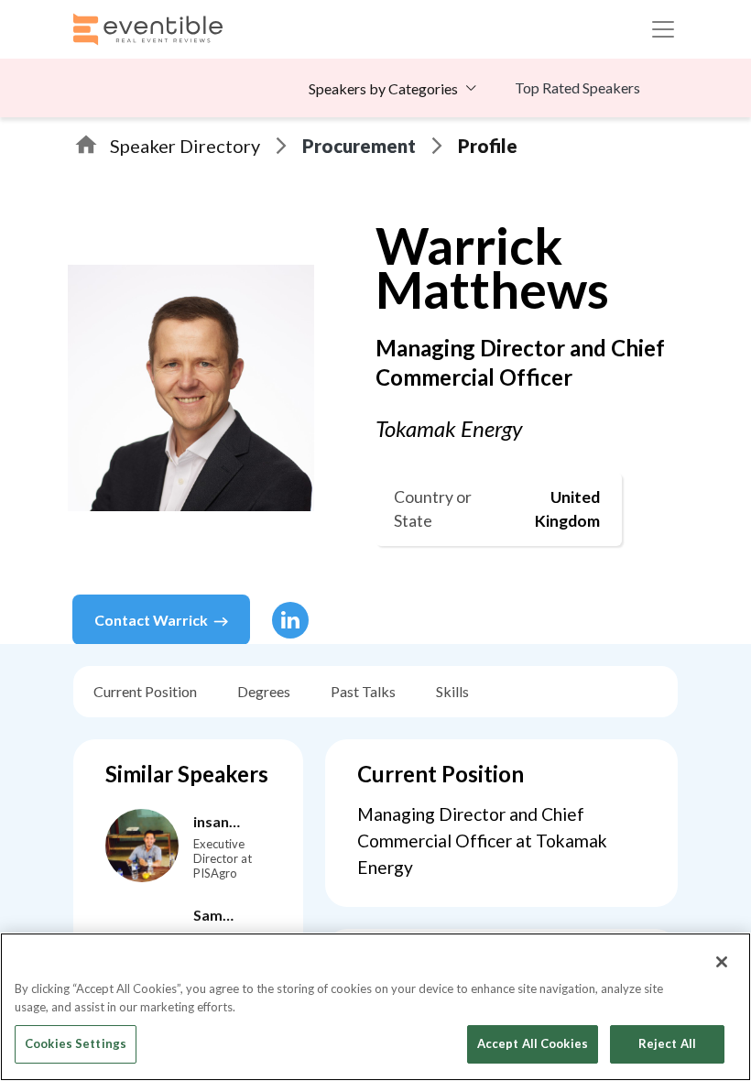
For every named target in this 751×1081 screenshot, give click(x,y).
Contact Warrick (151, 619)
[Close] (722, 962)
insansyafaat (219, 823)
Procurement (359, 145)
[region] (375, 1007)
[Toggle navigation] (663, 29)
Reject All (667, 1043)
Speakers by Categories (383, 88)
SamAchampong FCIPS (234, 916)
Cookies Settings (75, 1043)
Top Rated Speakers (577, 87)
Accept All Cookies (532, 1043)
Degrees (263, 691)
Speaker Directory (185, 145)
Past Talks (363, 691)
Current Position (145, 691)
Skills (452, 691)
